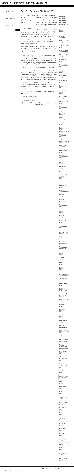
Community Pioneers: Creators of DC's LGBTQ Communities (63, 20)
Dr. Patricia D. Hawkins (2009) (63, 200)
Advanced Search (16, 30)
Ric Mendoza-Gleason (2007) (63, 289)
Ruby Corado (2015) (62, 135)
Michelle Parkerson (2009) (63, 326)
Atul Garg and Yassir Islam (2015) (63, 176)
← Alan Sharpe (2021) (26, 103)
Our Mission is (9, 25)
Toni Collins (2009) (62, 123)
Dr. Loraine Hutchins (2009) (63, 242)
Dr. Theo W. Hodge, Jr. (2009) (63, 231)
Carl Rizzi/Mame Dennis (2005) (63, 340)
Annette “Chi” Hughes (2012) (63, 237)
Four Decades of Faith (29, 100)
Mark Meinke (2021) (62, 305)
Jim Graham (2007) (64, 190)
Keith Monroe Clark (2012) (62, 112)
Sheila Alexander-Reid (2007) (64, 35)
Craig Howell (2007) (62, 221)
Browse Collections (11, 15)
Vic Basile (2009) (63, 50)
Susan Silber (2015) (62, 387)
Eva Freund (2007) (64, 171)
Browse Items (9, 11)
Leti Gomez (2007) (64, 182)
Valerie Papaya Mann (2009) (63, 279)
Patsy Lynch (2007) (62, 268)
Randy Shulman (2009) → (52, 103)
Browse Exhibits (10, 18)
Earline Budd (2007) (62, 76)
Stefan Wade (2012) (62, 440)
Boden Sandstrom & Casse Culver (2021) (64, 365)
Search (19, 30)
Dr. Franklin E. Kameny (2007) (63, 247)
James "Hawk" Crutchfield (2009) (64, 146)
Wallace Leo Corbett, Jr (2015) (64, 140)
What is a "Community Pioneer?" (62, 29)
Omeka (39, 470)
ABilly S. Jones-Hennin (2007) (63, 226)
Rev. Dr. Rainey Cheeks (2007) (63, 97)
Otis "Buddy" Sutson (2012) (63, 419)
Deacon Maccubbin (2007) (64, 273)
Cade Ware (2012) (64, 444)
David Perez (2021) (64, 336)
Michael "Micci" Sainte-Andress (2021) (63, 358)
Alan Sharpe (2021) (62, 371)
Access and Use (9, 22)
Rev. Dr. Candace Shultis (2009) (64, 377)
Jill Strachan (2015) (62, 408)
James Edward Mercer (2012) (63, 294)
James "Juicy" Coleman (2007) (63, 118)
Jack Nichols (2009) (62, 315)
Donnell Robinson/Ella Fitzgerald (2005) (63, 346)
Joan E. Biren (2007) (62, 60)
